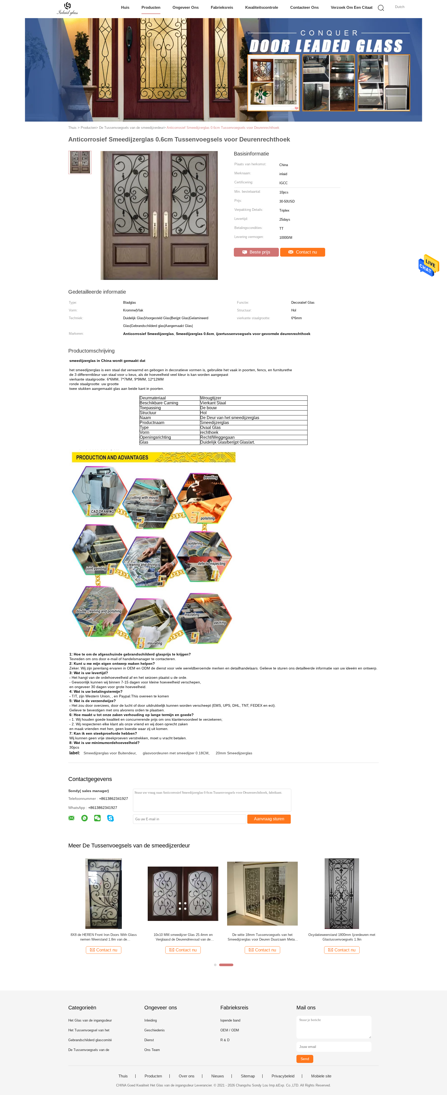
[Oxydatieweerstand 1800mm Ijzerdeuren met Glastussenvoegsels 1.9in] (342, 893)
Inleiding (150, 1020)
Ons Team (152, 1050)
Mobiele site (321, 1076)
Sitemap (248, 1076)
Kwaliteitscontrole (261, 7)
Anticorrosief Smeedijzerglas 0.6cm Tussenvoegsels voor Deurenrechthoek (223, 128)
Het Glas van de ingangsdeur (90, 1020)
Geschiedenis (154, 1030)
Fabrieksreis (222, 7)
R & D (224, 1040)
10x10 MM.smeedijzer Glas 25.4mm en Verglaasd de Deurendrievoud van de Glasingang (183, 937)
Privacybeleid (283, 1076)
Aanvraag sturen (269, 819)
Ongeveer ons (186, 7)
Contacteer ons (304, 7)
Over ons (187, 1076)
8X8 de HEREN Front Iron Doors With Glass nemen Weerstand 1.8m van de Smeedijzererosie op (104, 937)
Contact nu (306, 252)
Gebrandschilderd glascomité (90, 1040)
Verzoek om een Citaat (352, 7)
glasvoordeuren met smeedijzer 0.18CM (175, 753)
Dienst (149, 1040)
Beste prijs (259, 252)
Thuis (123, 1076)
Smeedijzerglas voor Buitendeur (110, 753)
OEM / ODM (229, 1030)
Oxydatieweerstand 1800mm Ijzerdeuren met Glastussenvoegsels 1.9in (341, 937)
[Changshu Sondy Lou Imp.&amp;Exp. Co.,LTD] (67, 9)
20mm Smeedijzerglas (234, 753)
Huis (125, 7)
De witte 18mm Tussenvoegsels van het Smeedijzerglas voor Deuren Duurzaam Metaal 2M (262, 937)
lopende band (230, 1020)
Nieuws (217, 1076)
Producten (150, 7)
